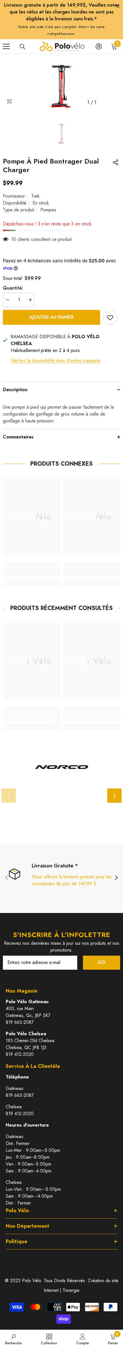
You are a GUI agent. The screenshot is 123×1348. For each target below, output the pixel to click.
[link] (31, 572)
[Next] (114, 795)
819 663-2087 (20, 1022)
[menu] (6, 46)
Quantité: (13, 288)
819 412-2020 (20, 1054)
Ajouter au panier (51, 317)
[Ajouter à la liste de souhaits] (110, 317)
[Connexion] (98, 46)
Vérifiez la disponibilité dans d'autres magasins (55, 360)
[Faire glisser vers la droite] (116, 878)
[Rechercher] (22, 46)
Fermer (118, 6)
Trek (35, 196)
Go (102, 962)
